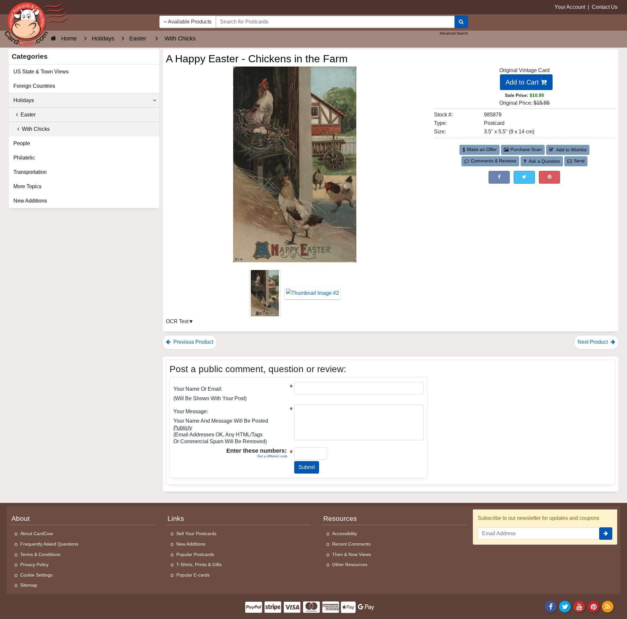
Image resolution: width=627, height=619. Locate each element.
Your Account (570, 7)
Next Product (593, 342)
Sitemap (28, 585)
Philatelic (24, 157)
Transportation (30, 172)
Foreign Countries (34, 86)
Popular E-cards (193, 575)
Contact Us (605, 7)
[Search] (461, 22)
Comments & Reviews (493, 160)
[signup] (605, 533)
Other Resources (349, 564)
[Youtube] (579, 606)
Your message (190, 411)
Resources (340, 518)
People (21, 143)
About (20, 518)
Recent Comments (351, 544)
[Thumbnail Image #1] (265, 295)
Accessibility (344, 533)
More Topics (27, 186)
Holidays (23, 100)
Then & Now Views (351, 554)
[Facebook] (551, 606)
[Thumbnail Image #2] (312, 295)
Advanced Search (454, 33)
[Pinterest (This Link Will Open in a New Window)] (549, 177)
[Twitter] (565, 606)
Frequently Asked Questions (49, 544)
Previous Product (192, 342)
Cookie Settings (36, 575)
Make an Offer (482, 149)
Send (579, 160)
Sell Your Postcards (196, 533)
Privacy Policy (34, 564)
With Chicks (34, 129)
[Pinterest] (594, 606)
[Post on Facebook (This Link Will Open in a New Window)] (499, 177)
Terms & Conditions (40, 554)
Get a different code (272, 456)
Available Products (189, 21)
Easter (27, 114)
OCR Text (177, 321)
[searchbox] (335, 22)
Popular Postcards (195, 554)
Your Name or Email (197, 389)
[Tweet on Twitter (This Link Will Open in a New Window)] (524, 177)
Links (176, 518)
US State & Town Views (41, 71)
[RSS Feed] (608, 606)
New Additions (30, 201)
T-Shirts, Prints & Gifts (199, 564)
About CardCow (36, 533)
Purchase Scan (526, 149)
